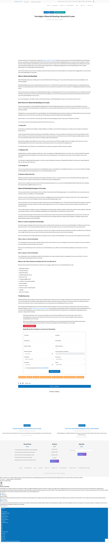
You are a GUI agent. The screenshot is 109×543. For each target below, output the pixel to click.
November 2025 (54, 454)
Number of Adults (27, 346)
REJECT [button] (19, 479)
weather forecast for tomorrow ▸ (10, 541)
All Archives (54, 461)
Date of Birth (26, 362)
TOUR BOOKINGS (27, 467)
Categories (54, 5)
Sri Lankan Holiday (45, 377)
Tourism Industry (60, 12)
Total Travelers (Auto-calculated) (61, 351)
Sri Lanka (36, 377)
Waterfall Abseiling (70, 377)
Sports (52, 12)
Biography (27, 425)
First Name (26, 335)
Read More (2, 479)
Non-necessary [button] (3, 499)
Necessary (4, 494)
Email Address (27, 340)
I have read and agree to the (37, 368)
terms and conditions (43, 368)
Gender (56, 362)
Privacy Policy (73, 467)
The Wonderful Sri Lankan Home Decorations (23, 457)
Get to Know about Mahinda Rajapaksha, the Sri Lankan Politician (82, 428)
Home (48, 5)
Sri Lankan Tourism (58, 377)
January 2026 (54, 449)
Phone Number (58, 340)
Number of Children (59, 346)
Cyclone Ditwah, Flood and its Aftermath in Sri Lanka (25, 452)
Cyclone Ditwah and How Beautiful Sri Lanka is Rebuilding (26, 449)
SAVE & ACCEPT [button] (3, 506)
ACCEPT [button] (16, 479)
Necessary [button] (2, 493)
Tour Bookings (70, 5)
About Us (83, 5)
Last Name (57, 335)
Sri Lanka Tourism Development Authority (40, 308)
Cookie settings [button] (9, 479)
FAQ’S (77, 5)
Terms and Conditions (84, 467)
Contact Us (90, 5)
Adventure (22, 377)
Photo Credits (63, 467)
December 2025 (54, 452)
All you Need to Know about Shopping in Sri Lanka (24, 454)
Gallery (62, 5)
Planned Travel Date (28, 351)
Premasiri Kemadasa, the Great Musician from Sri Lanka (27, 428)
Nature (46, 12)
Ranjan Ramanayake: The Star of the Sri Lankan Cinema (25, 459)
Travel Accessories (36, 1)
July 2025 (54, 457)
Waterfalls (80, 377)
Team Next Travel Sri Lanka (52, 19)
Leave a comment (54, 386)
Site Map (41, 467)
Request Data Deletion (29, 326)
